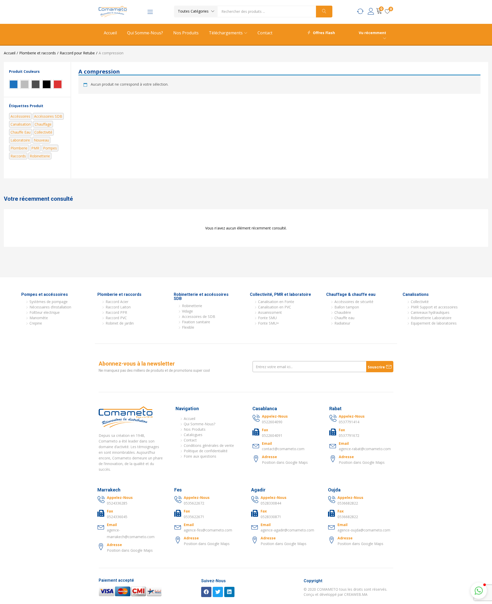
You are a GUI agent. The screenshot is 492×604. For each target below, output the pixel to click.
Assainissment (270, 312)
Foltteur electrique (44, 312)
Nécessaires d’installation (50, 307)
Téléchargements (226, 33)
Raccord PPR (116, 312)
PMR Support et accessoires (434, 307)
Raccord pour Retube (77, 53)
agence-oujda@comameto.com (363, 530)
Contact (265, 33)
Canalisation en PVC (274, 307)
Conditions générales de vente (209, 445)
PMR (35, 148)
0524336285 (117, 503)
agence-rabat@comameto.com (365, 448)
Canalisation (21, 124)
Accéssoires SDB (48, 116)
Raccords (18, 156)
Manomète (38, 317)
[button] (196, 11)
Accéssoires (20, 116)
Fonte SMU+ (268, 323)
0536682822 (347, 503)
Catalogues (193, 434)
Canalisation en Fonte (276, 301)
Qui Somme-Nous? (145, 33)
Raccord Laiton (118, 307)
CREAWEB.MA (355, 594)
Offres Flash (324, 32)
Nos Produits (186, 33)
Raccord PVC (116, 317)
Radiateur (342, 323)
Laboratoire (20, 140)
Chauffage (43, 124)
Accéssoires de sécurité (353, 301)
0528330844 (271, 503)
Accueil (110, 33)
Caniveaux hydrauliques (430, 312)
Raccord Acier (117, 301)
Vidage (187, 311)
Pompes (50, 148)
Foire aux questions (200, 456)
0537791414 (349, 421)
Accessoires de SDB (198, 316)
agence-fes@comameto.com (208, 530)
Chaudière (342, 312)
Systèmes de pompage (48, 301)
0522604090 (272, 421)
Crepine (35, 323)
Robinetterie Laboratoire (431, 317)
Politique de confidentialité (206, 450)
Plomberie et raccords (37, 53)
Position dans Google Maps (285, 462)
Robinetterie (40, 156)
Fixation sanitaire (196, 321)
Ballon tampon (346, 307)
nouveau (41, 140)
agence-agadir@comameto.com (287, 530)
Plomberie (19, 148)
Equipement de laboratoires (434, 323)
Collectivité (43, 132)
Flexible (188, 327)
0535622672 (194, 503)
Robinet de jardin (120, 323)
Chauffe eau (20, 132)
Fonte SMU (267, 317)
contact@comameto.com (283, 448)
